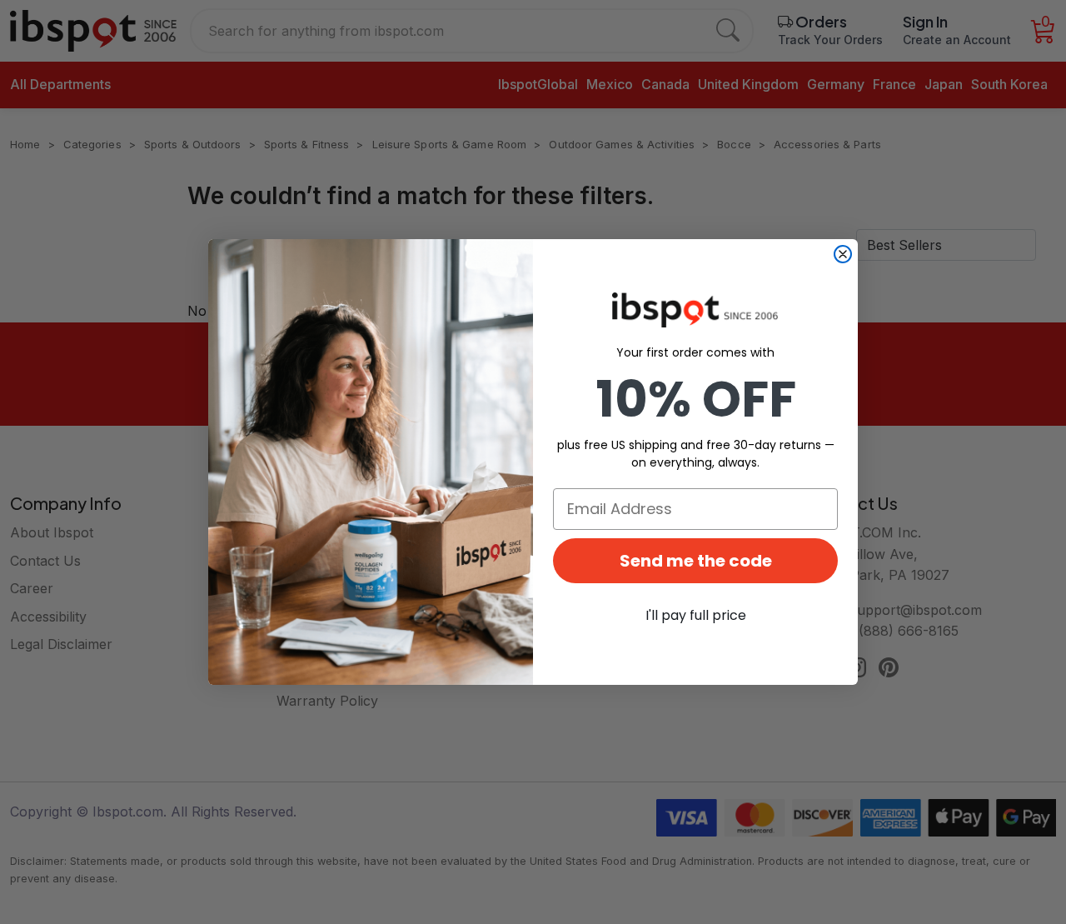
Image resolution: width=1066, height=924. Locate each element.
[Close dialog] (842, 254)
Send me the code (696, 560)
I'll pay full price (695, 615)
